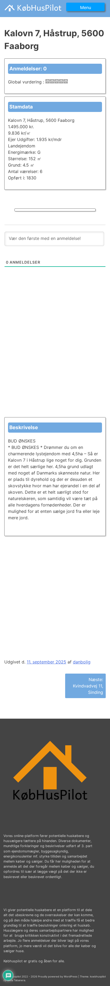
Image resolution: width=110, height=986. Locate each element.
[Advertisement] (55, 356)
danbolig (82, 662)
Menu (85, 7)
